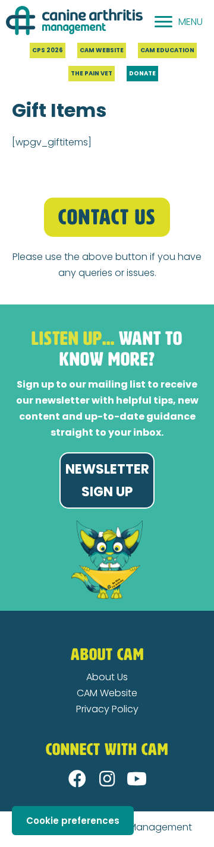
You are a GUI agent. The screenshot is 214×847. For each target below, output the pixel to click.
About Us (107, 677)
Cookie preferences (72, 820)
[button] (77, 779)
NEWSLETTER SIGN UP (107, 480)
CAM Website (107, 693)
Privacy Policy (107, 709)
